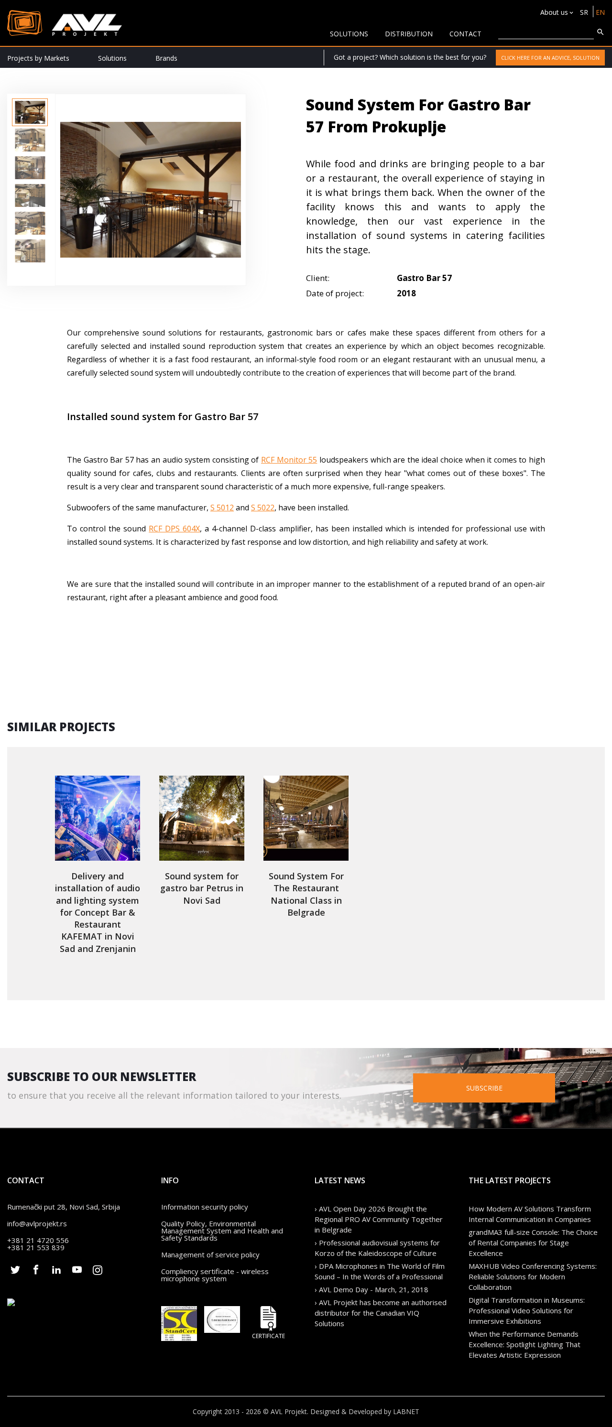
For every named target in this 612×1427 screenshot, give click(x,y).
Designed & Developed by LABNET (364, 1411)
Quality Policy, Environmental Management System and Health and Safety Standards (222, 1231)
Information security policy (204, 1206)
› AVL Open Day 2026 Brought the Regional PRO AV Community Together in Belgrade (379, 1219)
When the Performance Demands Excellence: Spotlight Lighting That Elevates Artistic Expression (524, 1344)
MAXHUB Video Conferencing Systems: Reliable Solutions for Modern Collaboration (533, 1276)
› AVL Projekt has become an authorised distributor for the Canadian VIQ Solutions (381, 1312)
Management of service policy (210, 1254)
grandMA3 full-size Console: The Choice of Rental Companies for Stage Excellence (533, 1242)
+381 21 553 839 (36, 1247)
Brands (166, 58)
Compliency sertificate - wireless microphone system (215, 1274)
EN (600, 12)
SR (584, 12)
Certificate (268, 1335)
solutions (349, 33)
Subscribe (484, 1087)
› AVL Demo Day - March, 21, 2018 (371, 1289)
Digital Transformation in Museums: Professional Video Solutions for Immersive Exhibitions (527, 1310)
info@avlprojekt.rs (37, 1223)
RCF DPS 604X (174, 528)
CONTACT (465, 33)
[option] (30, 112)
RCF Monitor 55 (289, 459)
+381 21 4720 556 (38, 1240)
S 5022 (262, 507)
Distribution (409, 33)
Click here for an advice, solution (550, 57)
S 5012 (222, 507)
